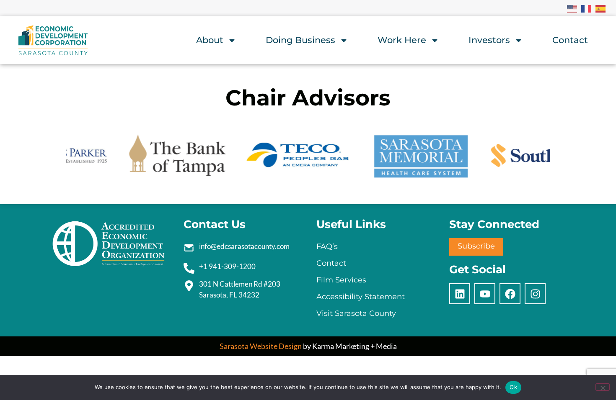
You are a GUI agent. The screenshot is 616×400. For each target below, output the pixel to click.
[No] (602, 387)
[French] (586, 8)
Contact (570, 40)
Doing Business (300, 40)
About (209, 40)
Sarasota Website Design (261, 346)
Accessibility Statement (360, 296)
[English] (572, 8)
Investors (489, 40)
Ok (513, 387)
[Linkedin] (459, 293)
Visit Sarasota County (356, 313)
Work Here (402, 40)
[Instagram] (535, 293)
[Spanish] (600, 8)
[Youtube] (484, 293)
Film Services (341, 280)
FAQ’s (327, 246)
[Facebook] (510, 293)
